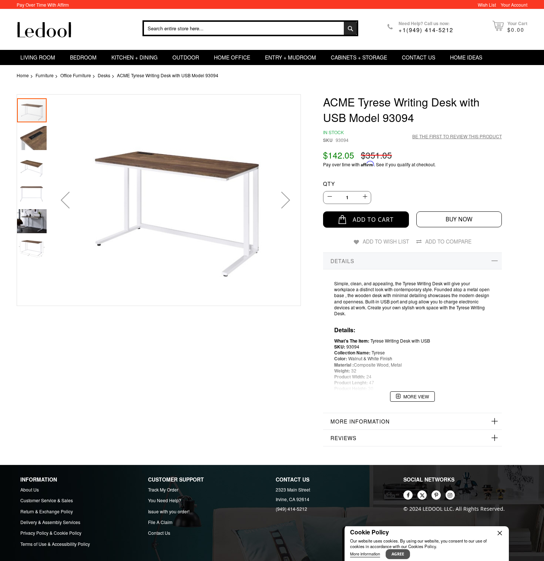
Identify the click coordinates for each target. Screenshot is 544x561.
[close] (499, 532)
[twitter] (422, 495)
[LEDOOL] (44, 29)
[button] (65, 200)
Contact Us (159, 533)
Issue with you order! (168, 511)
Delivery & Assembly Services (50, 522)
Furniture (45, 75)
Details (342, 261)
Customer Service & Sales (46, 500)
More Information (360, 421)
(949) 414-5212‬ (291, 509)
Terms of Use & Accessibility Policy (55, 544)
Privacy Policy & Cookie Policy (50, 533)
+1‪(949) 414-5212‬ (426, 30)
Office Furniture (75, 75)
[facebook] (408, 495)
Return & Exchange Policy (46, 511)
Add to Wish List (386, 241)
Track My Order (163, 490)
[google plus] (450, 495)
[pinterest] (436, 495)
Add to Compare (448, 241)
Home (23, 75)
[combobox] (250, 28)
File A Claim (160, 522)
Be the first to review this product (457, 136)
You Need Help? (164, 500)
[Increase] (364, 196)
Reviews (343, 438)
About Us (29, 490)
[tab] (412, 261)
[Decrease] (329, 196)
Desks (104, 75)
